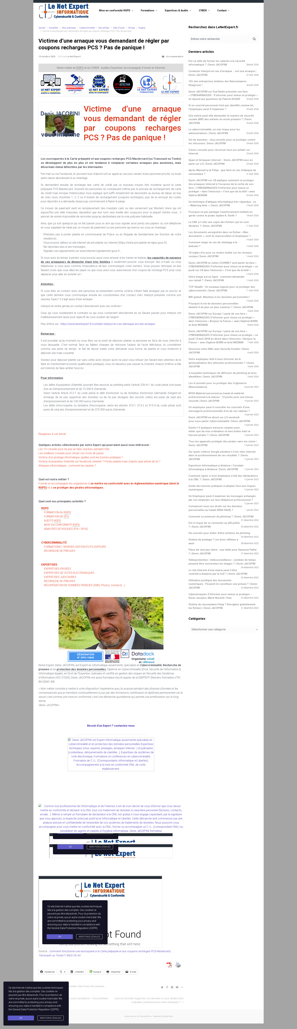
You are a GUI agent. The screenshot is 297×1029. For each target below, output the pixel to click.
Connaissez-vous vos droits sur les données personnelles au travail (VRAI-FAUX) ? (215, 508)
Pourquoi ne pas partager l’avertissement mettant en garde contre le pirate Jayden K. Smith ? (220, 214)
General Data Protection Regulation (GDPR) (35, 1009)
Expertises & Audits (176, 10)
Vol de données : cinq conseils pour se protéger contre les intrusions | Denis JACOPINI (222, 141)
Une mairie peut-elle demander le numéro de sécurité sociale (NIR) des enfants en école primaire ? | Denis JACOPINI (221, 119)
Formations (147, 10)
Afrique (131, 27)
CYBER (203, 10)
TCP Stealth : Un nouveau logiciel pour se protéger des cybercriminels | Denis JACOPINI (222, 289)
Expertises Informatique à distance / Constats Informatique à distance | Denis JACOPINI (216, 467)
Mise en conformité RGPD (114, 10)
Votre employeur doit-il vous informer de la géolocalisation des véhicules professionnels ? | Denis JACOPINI (221, 363)
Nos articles (103, 27)
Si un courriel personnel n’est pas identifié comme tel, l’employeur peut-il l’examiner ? (221, 107)
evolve (127, 1016)
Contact (222, 10)
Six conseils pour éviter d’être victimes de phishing (219, 533)
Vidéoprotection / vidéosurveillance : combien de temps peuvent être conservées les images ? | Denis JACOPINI (222, 562)
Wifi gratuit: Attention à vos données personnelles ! (219, 297)
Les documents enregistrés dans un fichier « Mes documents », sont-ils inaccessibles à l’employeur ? (220, 234)
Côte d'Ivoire (118, 27)
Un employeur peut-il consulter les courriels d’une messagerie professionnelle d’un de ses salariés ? (219, 409)
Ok (21, 1018)
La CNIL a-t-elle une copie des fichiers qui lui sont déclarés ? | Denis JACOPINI (219, 224)
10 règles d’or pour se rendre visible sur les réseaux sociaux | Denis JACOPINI (220, 254)
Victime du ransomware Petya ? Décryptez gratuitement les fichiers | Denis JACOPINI (222, 606)
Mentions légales (50, 1018)
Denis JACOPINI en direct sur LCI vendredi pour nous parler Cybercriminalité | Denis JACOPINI (219, 419)
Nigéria (142, 27)
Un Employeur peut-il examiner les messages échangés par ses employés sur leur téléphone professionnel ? (222, 498)
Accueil (41, 27)
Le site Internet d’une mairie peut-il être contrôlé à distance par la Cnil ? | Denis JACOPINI (218, 572)
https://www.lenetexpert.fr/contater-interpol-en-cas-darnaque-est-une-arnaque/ (107, 324)
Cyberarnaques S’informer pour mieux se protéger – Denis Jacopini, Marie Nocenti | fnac (220, 596)
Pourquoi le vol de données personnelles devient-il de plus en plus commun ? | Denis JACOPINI (221, 305)
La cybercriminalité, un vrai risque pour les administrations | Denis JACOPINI (214, 131)
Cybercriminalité (87, 27)
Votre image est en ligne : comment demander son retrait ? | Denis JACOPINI (217, 278)
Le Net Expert (74, 56)
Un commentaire (174, 56)
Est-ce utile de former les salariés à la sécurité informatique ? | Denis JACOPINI (217, 63)
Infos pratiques (69, 27)
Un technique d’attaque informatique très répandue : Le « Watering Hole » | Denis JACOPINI (222, 203)
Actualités (53, 27)
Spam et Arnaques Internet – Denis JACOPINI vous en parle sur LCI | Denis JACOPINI (221, 162)
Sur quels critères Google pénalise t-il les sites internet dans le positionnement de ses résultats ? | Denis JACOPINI (222, 455)
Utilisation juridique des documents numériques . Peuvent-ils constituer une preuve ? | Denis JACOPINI (223, 584)
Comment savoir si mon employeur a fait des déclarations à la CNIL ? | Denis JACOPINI (223, 477)
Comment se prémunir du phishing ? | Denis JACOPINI (221, 516)
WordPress (168, 1016)
